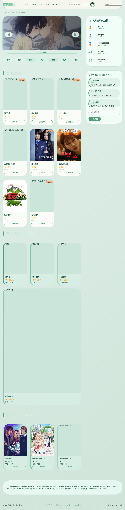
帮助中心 (58, 505)
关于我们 (49, 505)
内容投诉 (78, 505)
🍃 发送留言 (94, 119)
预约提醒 (15, 467)
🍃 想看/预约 (14, 122)
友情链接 (68, 505)
